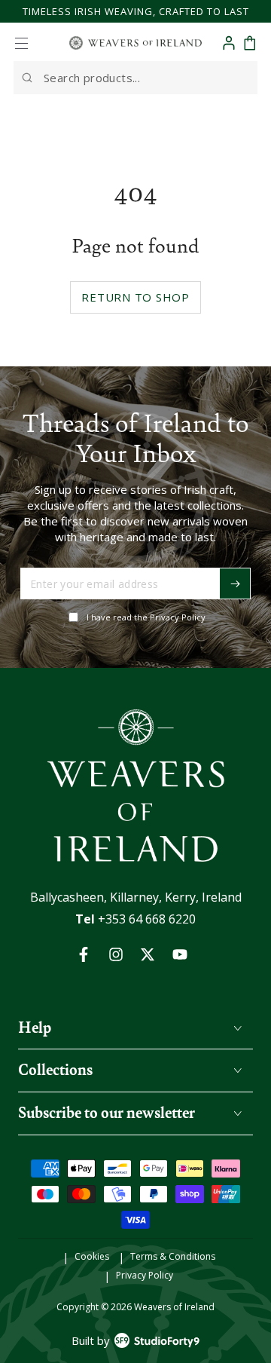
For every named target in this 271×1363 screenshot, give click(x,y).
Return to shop (135, 297)
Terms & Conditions (172, 1257)
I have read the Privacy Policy (146, 617)
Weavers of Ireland (174, 1306)
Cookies (92, 1257)
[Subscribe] (235, 583)
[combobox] (135, 77)
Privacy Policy (144, 1276)
